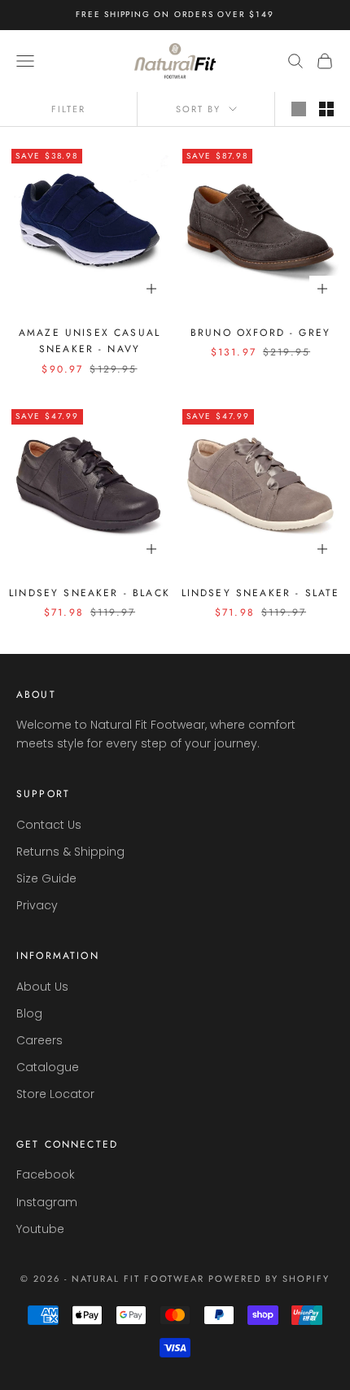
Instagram (46, 1202)
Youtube (40, 1229)
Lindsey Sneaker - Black (89, 593)
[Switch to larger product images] (298, 109)
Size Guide (46, 878)
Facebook (45, 1174)
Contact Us (48, 825)
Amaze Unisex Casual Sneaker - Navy (89, 340)
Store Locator (55, 1094)
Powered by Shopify (269, 1278)
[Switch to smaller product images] (326, 109)
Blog (29, 1013)
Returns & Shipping (70, 851)
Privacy (37, 905)
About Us (42, 986)
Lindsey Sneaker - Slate (261, 593)
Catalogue (47, 1067)
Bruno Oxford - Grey (260, 332)
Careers (39, 1040)
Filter (68, 108)
